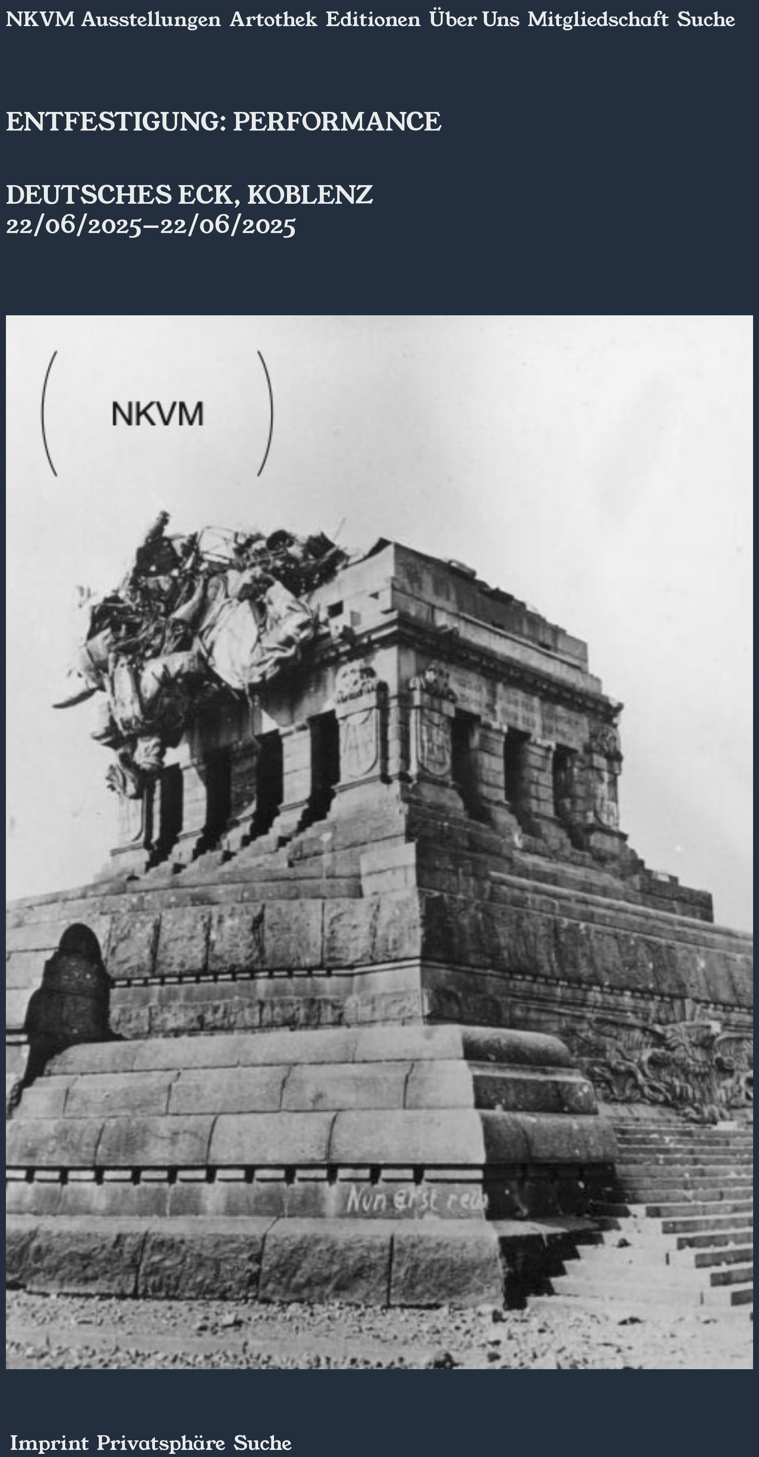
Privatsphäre (161, 1443)
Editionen (373, 19)
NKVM (40, 19)
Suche (706, 19)
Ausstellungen (151, 19)
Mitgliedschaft (598, 19)
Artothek (273, 19)
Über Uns (474, 19)
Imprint (49, 1443)
